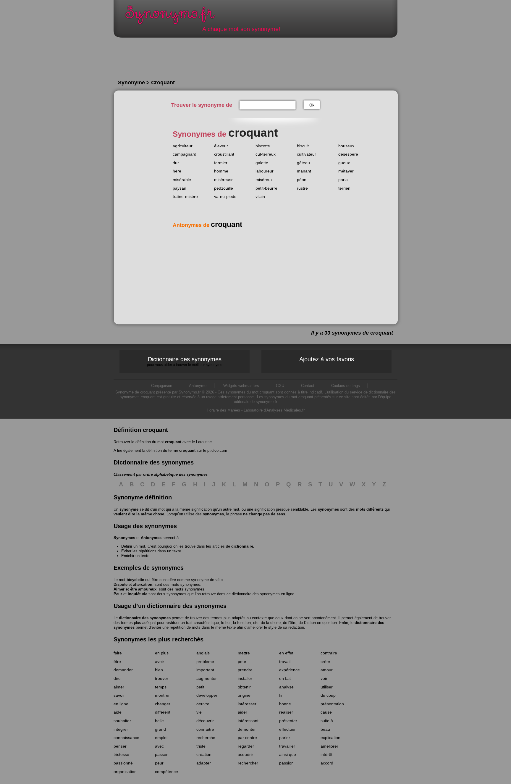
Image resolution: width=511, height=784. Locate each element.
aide (118, 712)
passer (161, 754)
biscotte (263, 145)
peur (159, 763)
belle (159, 720)
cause (326, 712)
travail (284, 661)
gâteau (303, 162)
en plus (162, 653)
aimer (119, 687)
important (205, 669)
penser (120, 746)
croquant (173, 442)
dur (176, 162)
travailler (287, 746)
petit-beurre (266, 188)
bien (159, 669)
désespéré (348, 154)
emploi (161, 737)
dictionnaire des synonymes (145, 618)
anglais (203, 653)
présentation (332, 703)
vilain (260, 196)
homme (221, 171)
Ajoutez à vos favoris (326, 359)
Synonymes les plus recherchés (158, 639)
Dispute (120, 584)
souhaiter (122, 720)
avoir (159, 661)
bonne (285, 703)
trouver (161, 678)
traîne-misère (185, 196)
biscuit (303, 145)
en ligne (121, 703)
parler (284, 737)
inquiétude (137, 594)
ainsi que (287, 754)
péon (301, 179)
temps (160, 687)
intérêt (326, 754)
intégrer (121, 729)
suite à (327, 720)
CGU (280, 385)
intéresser (247, 703)
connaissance (126, 737)
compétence (166, 771)
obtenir (244, 687)
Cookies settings (345, 385)
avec (159, 746)
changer (162, 703)
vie (199, 712)
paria (343, 179)
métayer (346, 171)
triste (201, 746)
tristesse (121, 754)
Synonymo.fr (173, 16)
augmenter (206, 678)
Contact (307, 385)
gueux (344, 162)
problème (205, 661)
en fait (285, 678)
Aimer (119, 589)
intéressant (248, 720)
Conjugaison (161, 385)
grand (160, 729)
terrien (344, 188)
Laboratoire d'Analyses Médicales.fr (274, 410)
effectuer (287, 729)
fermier (220, 162)
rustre (302, 188)
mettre (244, 653)
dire (117, 678)
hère (177, 171)
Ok (311, 105)
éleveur (221, 145)
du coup (328, 695)
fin (281, 695)
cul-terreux (266, 154)
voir (324, 678)
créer (325, 661)
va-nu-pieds (225, 196)
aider (242, 712)
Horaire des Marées (223, 410)
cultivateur (306, 154)
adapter (203, 763)
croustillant (224, 154)
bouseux (346, 145)
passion (286, 763)
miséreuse (224, 179)
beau (325, 729)
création (203, 754)
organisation (125, 771)
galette (262, 162)
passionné (123, 763)
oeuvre (202, 703)
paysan (179, 188)
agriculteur (183, 145)
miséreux (264, 179)
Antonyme (197, 385)
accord (327, 763)
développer (206, 695)
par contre (247, 737)
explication (330, 737)
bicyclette (135, 579)
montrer (162, 695)
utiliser (327, 687)
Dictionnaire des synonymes (184, 361)
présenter (288, 720)
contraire (329, 653)
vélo (219, 579)
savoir (119, 695)
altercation (142, 584)
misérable (182, 179)
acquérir (245, 754)
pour (242, 661)
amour (327, 669)
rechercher (248, 763)
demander (123, 669)
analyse (286, 687)
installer (245, 678)
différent (162, 712)
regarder (246, 746)
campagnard (184, 154)
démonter (247, 729)
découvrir (205, 720)
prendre (245, 669)
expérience (289, 669)
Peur (118, 594)
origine (244, 695)
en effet (286, 653)
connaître (205, 729)
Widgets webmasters (241, 385)
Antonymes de (207, 225)
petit (200, 687)
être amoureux (143, 589)
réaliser (286, 712)
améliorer (329, 746)
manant (304, 171)
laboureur (265, 171)
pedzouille (223, 188)
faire (118, 653)
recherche (205, 737)
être (117, 661)
